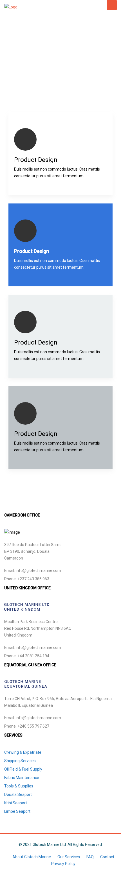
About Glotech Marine (31, 857)
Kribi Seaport (15, 803)
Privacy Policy (63, 863)
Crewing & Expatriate (22, 752)
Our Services (68, 857)
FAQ (90, 857)
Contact (107, 857)
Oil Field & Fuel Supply (23, 769)
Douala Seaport (18, 794)
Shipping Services (20, 760)
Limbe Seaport (17, 811)
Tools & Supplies (18, 786)
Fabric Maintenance (21, 777)
